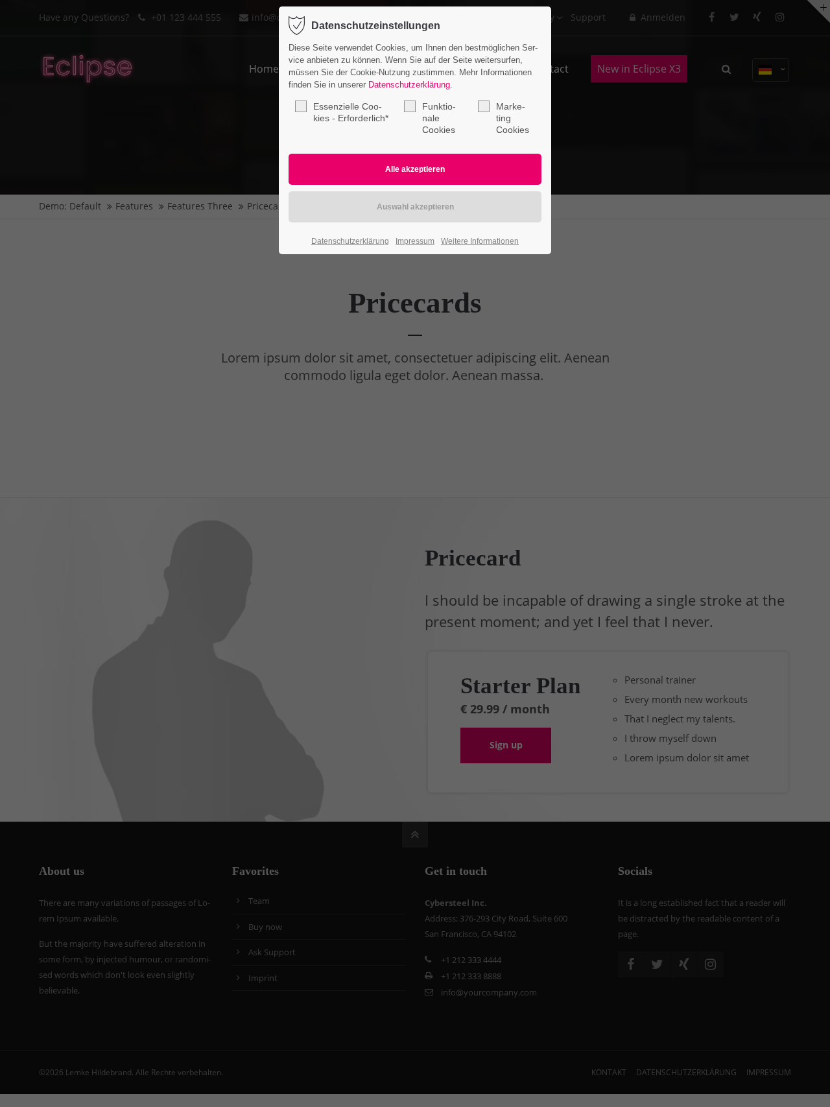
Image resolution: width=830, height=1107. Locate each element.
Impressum (415, 241)
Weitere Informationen (480, 241)
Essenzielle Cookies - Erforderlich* (350, 112)
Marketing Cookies (512, 118)
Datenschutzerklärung (409, 84)
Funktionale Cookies (439, 118)
